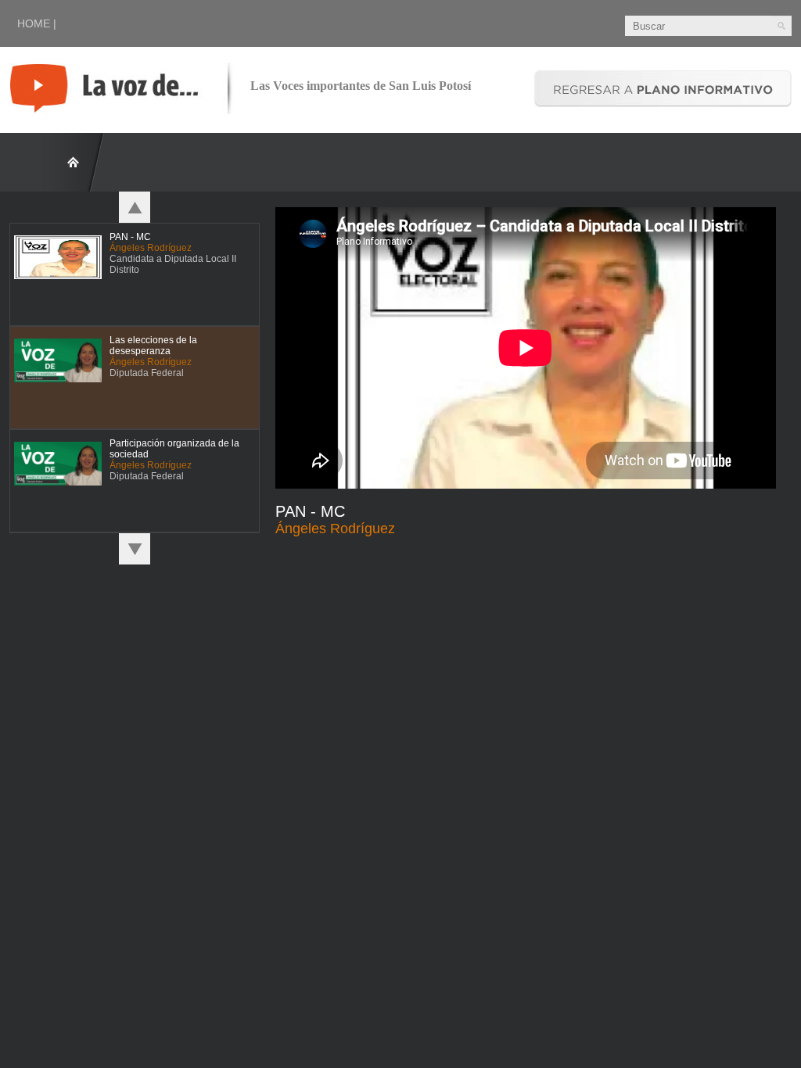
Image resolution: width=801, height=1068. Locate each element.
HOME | (36, 23)
